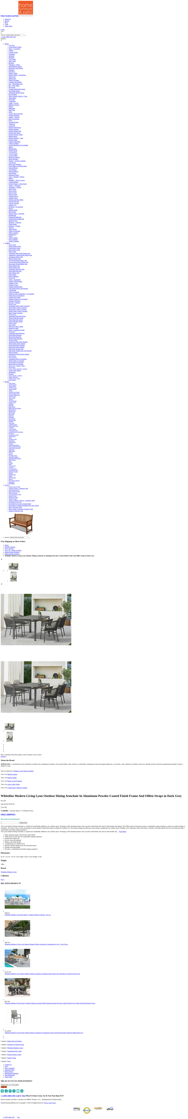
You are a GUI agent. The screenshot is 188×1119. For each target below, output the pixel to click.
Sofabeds (11, 56)
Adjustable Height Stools (16, 93)
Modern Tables (12, 778)
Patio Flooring (12, 367)
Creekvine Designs (13, 430)
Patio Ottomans (12, 356)
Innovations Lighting (13, 457)
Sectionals (12, 54)
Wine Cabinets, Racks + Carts (18, 96)
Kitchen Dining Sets (15, 131)
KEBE (10, 464)
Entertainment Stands (15, 66)
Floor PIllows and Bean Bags (18, 166)
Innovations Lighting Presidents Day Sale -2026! (24, 505)
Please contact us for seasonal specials (10, 819)
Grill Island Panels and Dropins (18, 288)
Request (3, 756)
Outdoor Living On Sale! (14, 487)
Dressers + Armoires (15, 222)
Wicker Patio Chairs (15, 246)
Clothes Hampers (14, 115)
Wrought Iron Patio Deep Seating (19, 354)
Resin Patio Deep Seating (16, 347)
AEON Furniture (13, 384)
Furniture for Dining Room (15, 1044)
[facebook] (6, 1092)
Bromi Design (12, 418)
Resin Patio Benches (15, 337)
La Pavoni (11, 467)
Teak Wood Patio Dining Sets (18, 260)
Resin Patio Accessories (16, 364)
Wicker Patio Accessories (16, 361)
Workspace (11, 227)
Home (7, 545)
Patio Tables (12, 274)
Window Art (12, 205)
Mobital (10, 476)
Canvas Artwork (14, 203)
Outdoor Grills (13, 283)
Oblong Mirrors (13, 171)
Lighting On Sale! (13, 499)
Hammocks (12, 372)
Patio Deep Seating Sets (16, 349)
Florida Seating (12, 442)
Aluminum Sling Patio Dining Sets (19, 253)
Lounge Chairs (13, 52)
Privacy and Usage (50, 1103)
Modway (11, 479)
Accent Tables (13, 155)
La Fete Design (12, 466)
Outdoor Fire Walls (14, 297)
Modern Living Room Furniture (24, 771)
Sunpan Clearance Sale (16, 511)
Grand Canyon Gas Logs (14, 448)
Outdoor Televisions (13, 377)
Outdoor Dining (12, 244)
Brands (7, 21)
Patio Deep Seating (13, 340)
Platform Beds (13, 210)
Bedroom (11, 208)
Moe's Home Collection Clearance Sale (21, 509)
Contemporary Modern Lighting (17, 788)
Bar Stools (12, 87)
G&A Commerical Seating (15, 446)
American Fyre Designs (14, 392)
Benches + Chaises (14, 226)
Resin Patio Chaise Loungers (18, 309)
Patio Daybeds (13, 352)
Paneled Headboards (15, 217)
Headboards (12, 215)
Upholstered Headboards (16, 219)
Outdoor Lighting (13, 323)
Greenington (11, 449)
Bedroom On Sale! (13, 493)
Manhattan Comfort (13, 471)
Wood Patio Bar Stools (16, 320)
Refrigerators (13, 149)
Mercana (11, 473)
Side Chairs (12, 61)
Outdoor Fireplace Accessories (18, 299)
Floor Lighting (13, 239)
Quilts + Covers (13, 103)
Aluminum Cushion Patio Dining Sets (20, 255)
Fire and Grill (12, 278)
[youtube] (17, 1092)
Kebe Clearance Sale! (15, 507)
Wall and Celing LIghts (16, 326)
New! (2, 879)
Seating (11, 50)
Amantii (10, 390)
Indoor (7, 44)
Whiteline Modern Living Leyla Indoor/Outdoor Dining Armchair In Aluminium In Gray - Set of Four (36, 944)
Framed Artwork (14, 201)
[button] (25, 35)
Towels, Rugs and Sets (16, 114)
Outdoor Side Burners (15, 281)
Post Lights (12, 325)
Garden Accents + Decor (14, 378)
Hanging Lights (13, 328)
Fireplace (11, 70)
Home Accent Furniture (14, 781)
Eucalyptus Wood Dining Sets (18, 264)
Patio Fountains (12, 380)
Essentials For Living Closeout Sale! (20, 504)
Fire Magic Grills (13, 439)
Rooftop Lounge (12, 304)
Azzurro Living (12, 402)
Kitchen (10, 120)
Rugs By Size (13, 194)
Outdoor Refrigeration (15, 287)
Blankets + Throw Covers (17, 180)
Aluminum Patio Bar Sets (16, 269)
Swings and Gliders (15, 370)
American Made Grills (14, 393)
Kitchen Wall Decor (15, 127)
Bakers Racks (13, 136)
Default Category (10, 547)
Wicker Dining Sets (15, 259)
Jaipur (10, 461)
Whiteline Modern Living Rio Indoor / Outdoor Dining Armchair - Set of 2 (28, 915)
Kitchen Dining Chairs (16, 134)
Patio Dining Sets (14, 273)
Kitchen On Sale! (13, 496)
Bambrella (11, 405)
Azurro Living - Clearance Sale (18, 488)
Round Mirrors (13, 168)
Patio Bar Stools (12, 314)
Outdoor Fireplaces (14, 301)
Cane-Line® (11, 423)
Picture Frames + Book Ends (17, 184)
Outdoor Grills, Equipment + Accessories (21, 294)
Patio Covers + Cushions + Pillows (17, 366)
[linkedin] (21, 1092)
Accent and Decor (13, 152)
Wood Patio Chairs (14, 248)
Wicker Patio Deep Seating (17, 343)
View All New (9, 549)
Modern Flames (12, 477)
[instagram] (2, 1092)
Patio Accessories (13, 357)
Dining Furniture (14, 80)
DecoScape (11, 433)
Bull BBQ (11, 421)
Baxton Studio (12, 407)
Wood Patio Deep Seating (17, 345)
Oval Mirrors (13, 170)
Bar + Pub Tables (14, 85)
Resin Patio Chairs (14, 250)
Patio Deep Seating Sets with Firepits (20, 351)
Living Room (12, 45)
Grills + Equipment (14, 280)
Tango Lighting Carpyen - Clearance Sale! (22, 500)
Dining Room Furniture (12, 552)
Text (14, 37)
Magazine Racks (14, 175)
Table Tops (12, 77)
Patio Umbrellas (14, 276)
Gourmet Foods (13, 122)
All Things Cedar (13, 387)
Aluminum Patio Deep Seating (18, 342)
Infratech (11, 454)
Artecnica (11, 399)
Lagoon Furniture (13, 469)
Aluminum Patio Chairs (14, 1051)
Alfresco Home (12, 386)
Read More (122, 831)
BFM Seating (12, 412)
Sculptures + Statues (15, 187)
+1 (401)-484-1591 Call (10, 1096)
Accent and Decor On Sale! (15, 494)
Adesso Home (12, 383)
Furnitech (11, 443)
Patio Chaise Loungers (16, 313)
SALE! (7, 485)
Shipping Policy (10, 1070)
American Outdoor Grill (14, 395)
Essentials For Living (14, 435)
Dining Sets (12, 78)
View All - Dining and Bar (13, 550)
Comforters (12, 101)
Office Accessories (14, 231)
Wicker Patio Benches (15, 338)
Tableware (12, 124)
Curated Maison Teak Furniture (16, 432)
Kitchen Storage (14, 129)
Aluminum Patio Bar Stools (17, 316)
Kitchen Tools (13, 150)
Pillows (11, 106)
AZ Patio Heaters (13, 401)
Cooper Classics (12, 429)
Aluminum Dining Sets (16, 257)
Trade (6, 24)
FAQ (6, 1066)
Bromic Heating (12, 420)
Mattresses (12, 108)
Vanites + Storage (14, 117)
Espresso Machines (14, 142)
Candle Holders (13, 182)
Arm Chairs (12, 59)
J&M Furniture (12, 460)
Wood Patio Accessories (16, 362)
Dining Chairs (13, 73)
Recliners (11, 57)
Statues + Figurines (14, 185)
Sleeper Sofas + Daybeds (16, 213)
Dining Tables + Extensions (17, 75)
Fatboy (10, 438)
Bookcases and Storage (16, 68)
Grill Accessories (14, 292)
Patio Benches (12, 331)
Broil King (11, 415)
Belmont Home (12, 410)
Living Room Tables (15, 47)
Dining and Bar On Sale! (14, 491)
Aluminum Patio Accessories (17, 359)
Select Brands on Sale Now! (15, 502)
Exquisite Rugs (12, 436)
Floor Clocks (13, 193)
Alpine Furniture (12, 389)
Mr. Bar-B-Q (12, 482)
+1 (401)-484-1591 (7, 37)
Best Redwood (12, 411)
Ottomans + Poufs (14, 65)
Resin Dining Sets (14, 267)
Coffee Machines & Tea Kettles (18, 145)
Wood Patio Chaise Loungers (18, 308)
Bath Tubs (12, 110)
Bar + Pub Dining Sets (16, 84)
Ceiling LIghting (14, 241)
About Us (8, 19)
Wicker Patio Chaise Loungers (18, 311)
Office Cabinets (13, 233)
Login (3, 29)
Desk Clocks (13, 191)
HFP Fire (11, 452)
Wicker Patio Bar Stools (16, 318)
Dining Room (12, 71)
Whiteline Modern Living (9, 872)
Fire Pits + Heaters (14, 303)
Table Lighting (13, 238)
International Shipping (11, 1073)
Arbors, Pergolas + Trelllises (15, 375)
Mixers (11, 147)
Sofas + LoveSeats (14, 49)
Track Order (8, 26)
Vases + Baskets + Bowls (16, 177)
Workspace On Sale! (13, 497)
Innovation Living (13, 455)
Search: (3, 35)
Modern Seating (12, 774)
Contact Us (8, 1064)
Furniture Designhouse (14, 445)
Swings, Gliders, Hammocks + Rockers (18, 369)
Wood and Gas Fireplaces (16, 295)
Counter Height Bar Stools (17, 89)
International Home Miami (15, 458)
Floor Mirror (12, 173)
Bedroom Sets (13, 221)
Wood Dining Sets (14, 266)
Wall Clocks (12, 189)
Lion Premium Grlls (13, 470)
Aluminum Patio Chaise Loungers (19, 306)
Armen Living (12, 398)
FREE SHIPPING (8, 814)
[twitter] (14, 1092)
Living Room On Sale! (14, 490)
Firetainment (11, 441)
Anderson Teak (12, 396)
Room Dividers (13, 159)
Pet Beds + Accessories (16, 207)
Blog (6, 22)
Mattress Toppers (14, 105)
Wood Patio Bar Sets (15, 271)
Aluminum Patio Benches (16, 333)
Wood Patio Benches (15, 335)
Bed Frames (12, 212)
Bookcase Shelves (14, 157)
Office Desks (13, 229)
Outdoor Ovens (13, 285)
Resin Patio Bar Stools (16, 321)
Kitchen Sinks (13, 140)
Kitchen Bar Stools (14, 133)
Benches (11, 63)
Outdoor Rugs (13, 198)
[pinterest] (10, 1092)
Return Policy (9, 1072)
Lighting (11, 236)
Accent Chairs (13, 154)
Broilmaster (11, 417)
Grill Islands (12, 290)
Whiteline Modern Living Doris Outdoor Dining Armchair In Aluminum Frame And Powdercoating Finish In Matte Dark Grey (44, 1033)
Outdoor (7, 243)
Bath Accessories (14, 119)
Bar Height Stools (14, 91)
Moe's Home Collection (14, 480)
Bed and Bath (12, 99)
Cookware (12, 126)
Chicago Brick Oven (13, 426)
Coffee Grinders (14, 143)
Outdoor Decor (13, 196)
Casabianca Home (13, 424)
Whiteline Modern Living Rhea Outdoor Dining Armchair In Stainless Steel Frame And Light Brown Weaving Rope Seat (42, 974)
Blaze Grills (11, 414)
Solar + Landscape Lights (16, 330)
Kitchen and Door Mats (16, 200)
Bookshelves (13, 234)
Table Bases (12, 98)
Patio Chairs (12, 251)
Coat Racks (12, 162)
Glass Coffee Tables (13, 784)
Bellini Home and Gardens (15, 408)
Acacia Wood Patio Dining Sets (18, 262)
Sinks (10, 112)
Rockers (11, 374)
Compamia (11, 427)
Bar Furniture (13, 94)
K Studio (11, 463)
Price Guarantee (10, 1068)
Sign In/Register (10, 1075)
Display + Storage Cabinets (17, 161)
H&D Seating (12, 451)
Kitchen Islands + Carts (16, 138)
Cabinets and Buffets (15, 82)
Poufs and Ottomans (15, 164)
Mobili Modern (12, 474)
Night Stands (13, 224)
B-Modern (11, 404)
